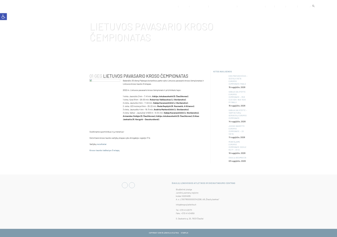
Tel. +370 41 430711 (184, 210)
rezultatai (101, 144)
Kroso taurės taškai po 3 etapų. (105, 150)
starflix (184, 233)
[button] (313, 6)
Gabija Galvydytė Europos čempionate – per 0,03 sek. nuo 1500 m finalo (237, 97)
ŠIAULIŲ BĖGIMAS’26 (237, 158)
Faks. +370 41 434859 (185, 213)
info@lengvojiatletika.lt (186, 204)
